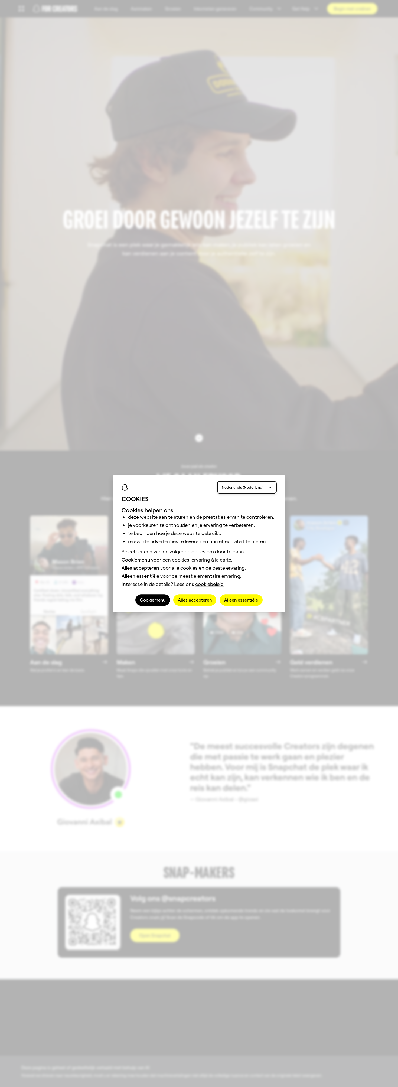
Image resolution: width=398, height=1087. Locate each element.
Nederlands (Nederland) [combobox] (242, 487)
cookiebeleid (209, 584)
